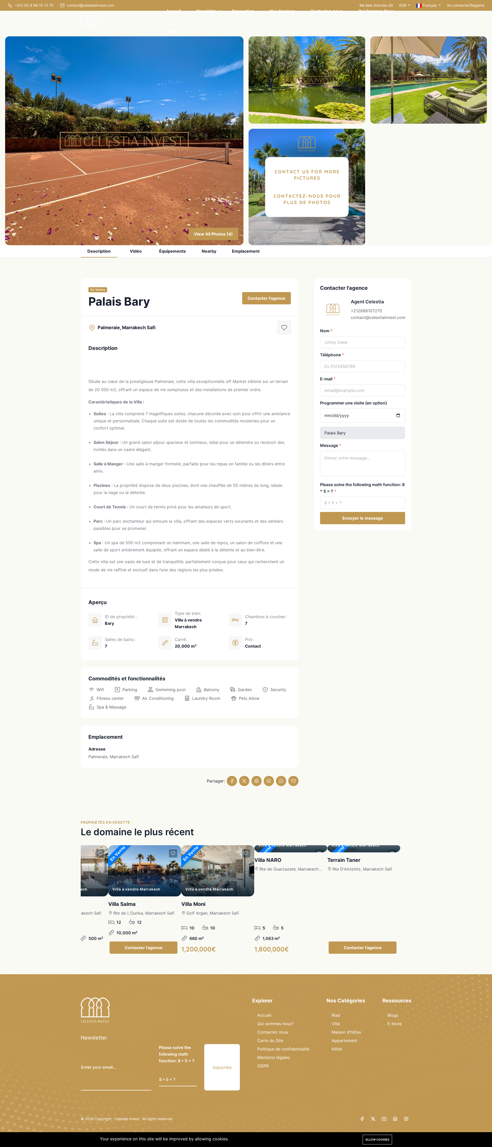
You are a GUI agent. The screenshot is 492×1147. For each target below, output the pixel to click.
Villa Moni (159, 904)
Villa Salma (88, 904)
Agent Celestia (367, 301)
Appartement (344, 1040)
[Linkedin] (395, 1119)
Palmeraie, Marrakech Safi (113, 756)
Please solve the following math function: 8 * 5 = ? (362, 488)
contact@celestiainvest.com (378, 317)
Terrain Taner (309, 860)
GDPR (263, 1065)
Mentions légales (273, 1057)
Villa (336, 1023)
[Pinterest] (256, 781)
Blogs (392, 1015)
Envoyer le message (362, 518)
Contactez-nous (327, 11)
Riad (336, 1015)
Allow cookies (377, 1139)
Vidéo (136, 251)
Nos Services (282, 11)
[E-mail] (293, 781)
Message (329, 445)
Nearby (209, 251)
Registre (477, 5)
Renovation (243, 11)
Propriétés (206, 11)
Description (99, 251)
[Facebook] (232, 781)
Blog (170, 31)
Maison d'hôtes (346, 1032)
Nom (324, 330)
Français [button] (430, 5)
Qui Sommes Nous (376, 11)
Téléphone (330, 354)
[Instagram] (406, 1119)
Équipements (172, 251)
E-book (394, 1023)
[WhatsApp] (281, 781)
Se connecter (458, 5)
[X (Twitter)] (244, 781)
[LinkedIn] (269, 781)
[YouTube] (384, 1119)
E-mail (326, 378)
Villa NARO (234, 860)
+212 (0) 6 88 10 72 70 (34, 5)
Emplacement (246, 251)
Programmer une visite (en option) (353, 402)
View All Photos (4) (213, 234)
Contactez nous (272, 1032)
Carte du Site (270, 1040)
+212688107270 (366, 310)
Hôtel (337, 1049)
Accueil (173, 11)
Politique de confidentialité (283, 1049)
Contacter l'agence (266, 298)
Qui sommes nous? (275, 1023)
